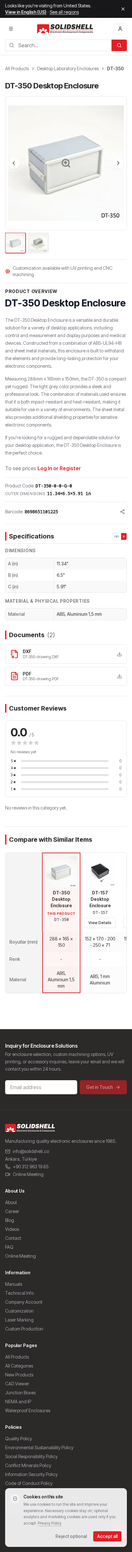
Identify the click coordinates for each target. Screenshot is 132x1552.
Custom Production (24, 1328)
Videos (12, 1229)
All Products (17, 68)
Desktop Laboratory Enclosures (68, 68)
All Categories (19, 1365)
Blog (9, 1220)
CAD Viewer (17, 1383)
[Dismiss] (123, 9)
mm (116, 536)
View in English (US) (25, 12)
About (11, 1202)
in (124, 536)
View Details (99, 922)
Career (12, 1211)
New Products (19, 1374)
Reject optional (71, 1536)
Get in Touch (99, 1087)
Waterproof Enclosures (27, 1410)
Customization (19, 1311)
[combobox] (58, 45)
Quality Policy (18, 1438)
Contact (13, 1238)
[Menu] (11, 28)
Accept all (107, 1536)
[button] (66, 163)
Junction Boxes (20, 1392)
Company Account (23, 1302)
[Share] (122, 511)
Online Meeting (28, 1174)
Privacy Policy (50, 1523)
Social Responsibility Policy (31, 1456)
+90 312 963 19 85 (31, 1166)
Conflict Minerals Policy (28, 1465)
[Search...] (119, 45)
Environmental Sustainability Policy (39, 1447)
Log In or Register (59, 468)
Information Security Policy (31, 1474)
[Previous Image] (14, 163)
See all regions (64, 12)
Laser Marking (19, 1319)
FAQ (9, 1247)
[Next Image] (118, 163)
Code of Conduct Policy (29, 1483)
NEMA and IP (18, 1401)
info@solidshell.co (31, 1151)
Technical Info (19, 1293)
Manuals (13, 1284)
